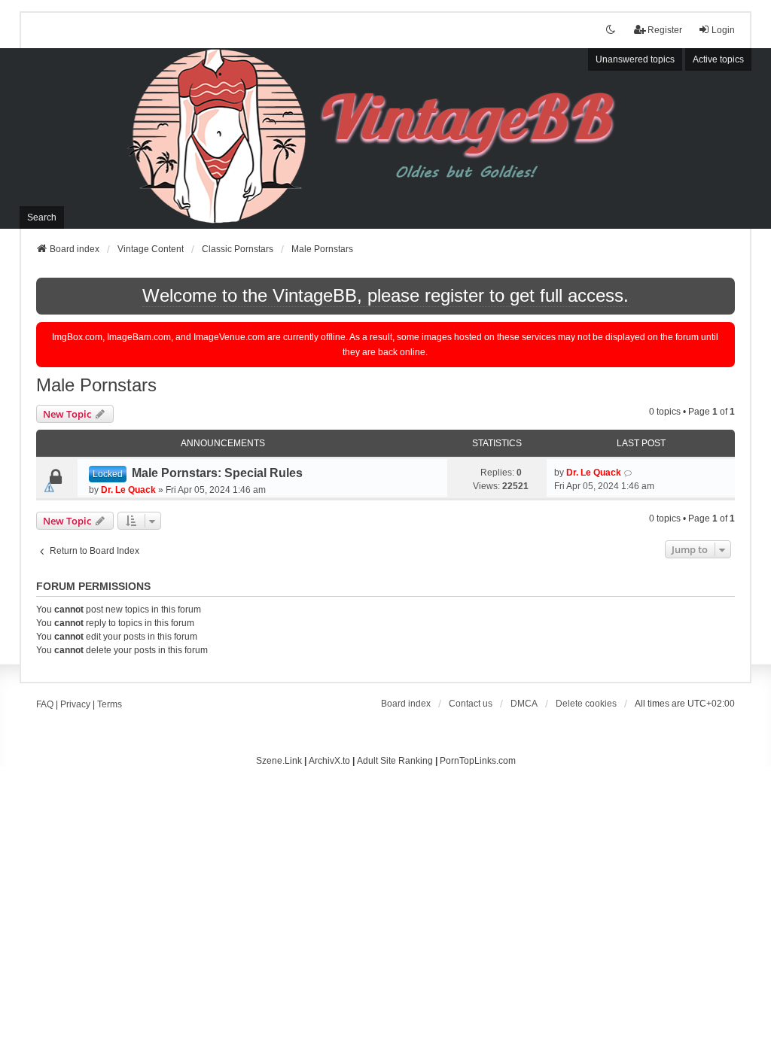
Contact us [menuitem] (470, 703)
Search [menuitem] (41, 217)
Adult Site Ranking (395, 761)
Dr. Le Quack (128, 490)
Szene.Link (279, 761)
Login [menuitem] (723, 30)
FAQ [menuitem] (44, 704)
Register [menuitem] (665, 30)
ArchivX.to (329, 761)
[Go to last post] (628, 472)
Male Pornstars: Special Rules (217, 473)
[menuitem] (524, 703)
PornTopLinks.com (478, 761)
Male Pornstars (96, 385)
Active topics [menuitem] (718, 59)
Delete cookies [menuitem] (586, 703)
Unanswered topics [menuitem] (635, 59)
